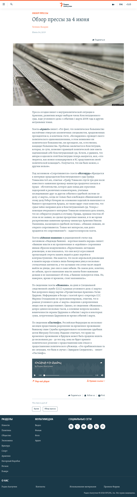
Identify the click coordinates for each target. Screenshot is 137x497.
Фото (37, 436)
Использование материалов (83, 487)
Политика (6, 430)
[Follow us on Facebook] (71, 426)
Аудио (38, 441)
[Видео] (113, 4)
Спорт (4, 451)
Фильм (38, 430)
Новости (6, 425)
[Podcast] (102, 426)
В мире (5, 471)
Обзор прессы (40, 13)
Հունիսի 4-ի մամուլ (48, 363)
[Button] (98, 40)
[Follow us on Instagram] (90, 426)
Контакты (40, 487)
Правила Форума (112, 487)
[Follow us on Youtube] (83, 426)
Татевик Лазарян (40, 27)
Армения (6, 456)
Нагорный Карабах (11, 461)
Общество (6, 436)
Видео (38, 425)
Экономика (7, 441)
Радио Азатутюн (45, 366)
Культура (6, 446)
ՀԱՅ (128, 4)
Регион (5, 466)
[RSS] (96, 426)
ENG (121, 4)
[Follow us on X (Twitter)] (77, 426)
